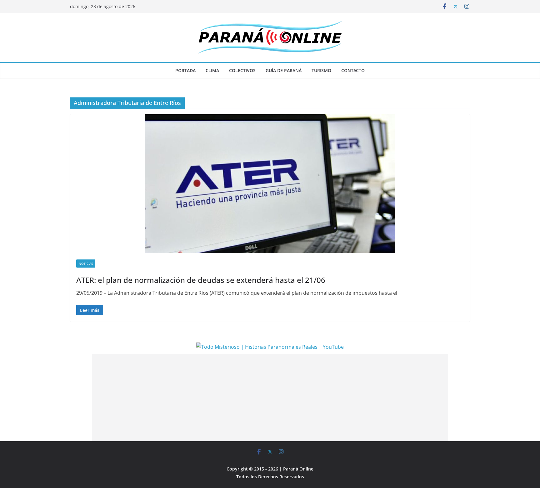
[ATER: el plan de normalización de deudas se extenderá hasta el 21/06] (270, 183)
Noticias (86, 263)
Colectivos (242, 70)
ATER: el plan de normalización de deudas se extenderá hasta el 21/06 (200, 280)
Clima (212, 70)
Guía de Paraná (284, 70)
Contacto (353, 70)
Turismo (321, 70)
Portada (185, 70)
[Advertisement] (270, 397)
